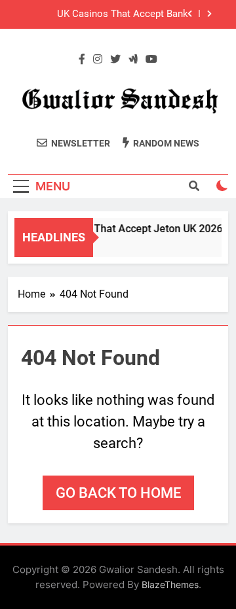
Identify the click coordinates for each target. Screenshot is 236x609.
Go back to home (118, 493)
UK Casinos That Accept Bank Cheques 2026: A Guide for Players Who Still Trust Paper (112, 14)
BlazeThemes (170, 584)
